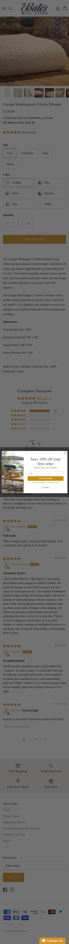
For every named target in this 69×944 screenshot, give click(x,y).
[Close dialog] (65, 453)
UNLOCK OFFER (45, 478)
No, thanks (45, 488)
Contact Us (54, 940)
